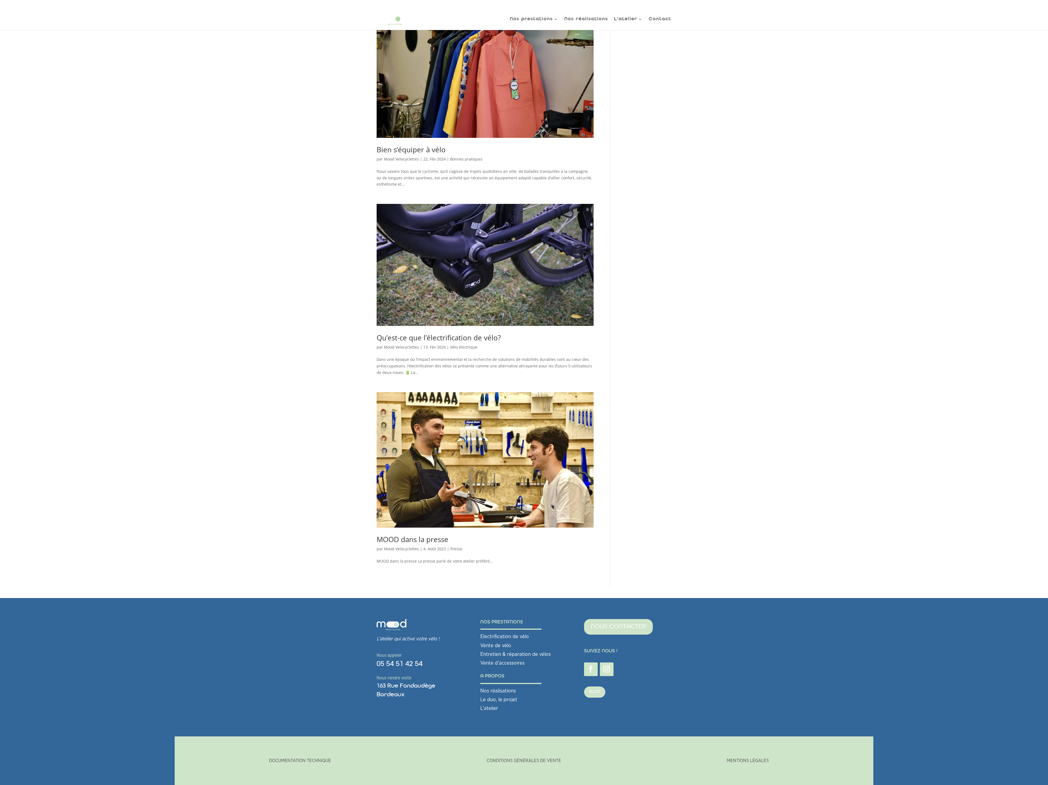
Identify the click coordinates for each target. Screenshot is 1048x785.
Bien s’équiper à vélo (411, 149)
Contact (660, 19)
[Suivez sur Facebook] (591, 669)
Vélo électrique (463, 347)
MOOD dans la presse (412, 539)
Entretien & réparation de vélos (515, 654)
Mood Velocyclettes (401, 159)
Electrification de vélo (504, 636)
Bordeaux (390, 695)
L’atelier (489, 708)
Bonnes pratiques (466, 159)
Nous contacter (618, 627)
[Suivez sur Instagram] (607, 669)
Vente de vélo (495, 645)
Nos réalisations (586, 19)
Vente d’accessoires (502, 663)
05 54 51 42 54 (399, 664)
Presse (456, 548)
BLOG (594, 692)
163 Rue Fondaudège (406, 686)
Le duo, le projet (498, 699)
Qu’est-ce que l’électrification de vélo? (439, 338)
